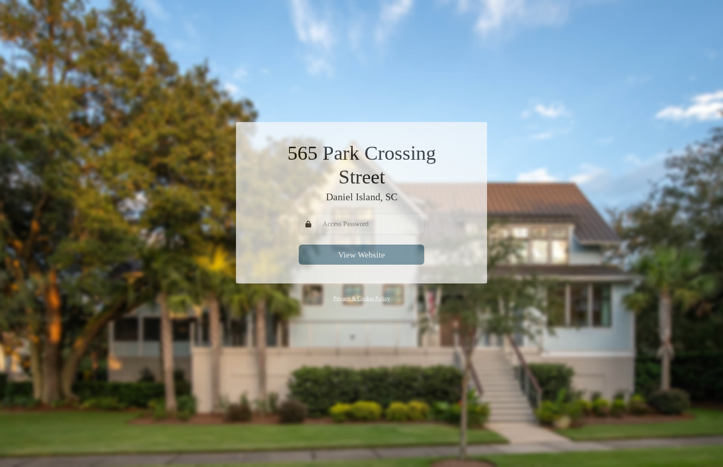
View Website (361, 254)
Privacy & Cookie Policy (361, 298)
